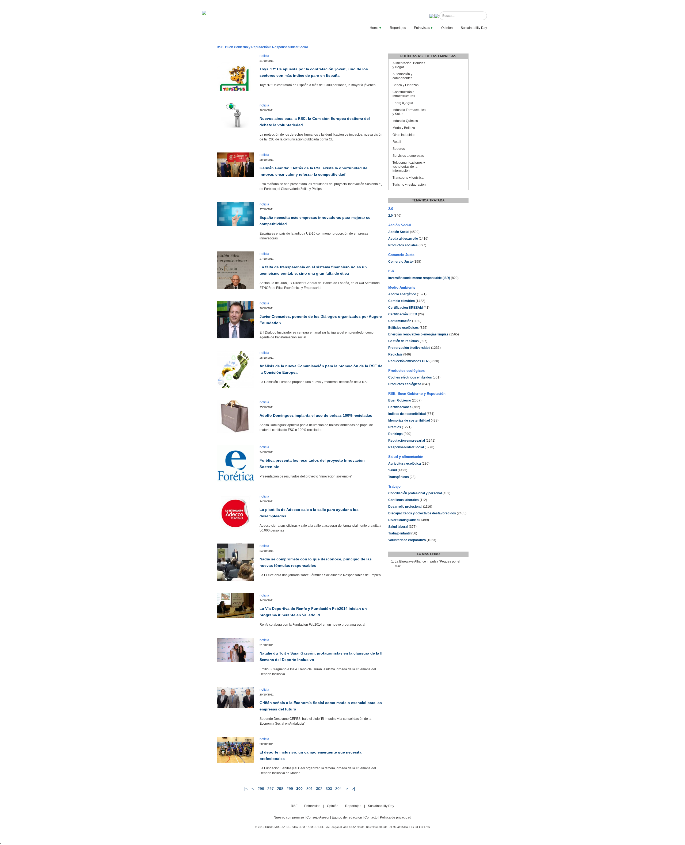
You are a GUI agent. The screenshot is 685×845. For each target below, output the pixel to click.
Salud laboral (398, 527)
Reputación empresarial (406, 440)
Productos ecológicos (404, 384)
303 (329, 788)
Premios (394, 427)
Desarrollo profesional (405, 506)
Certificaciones (400, 407)
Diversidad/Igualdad (403, 520)
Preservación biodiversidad (409, 348)
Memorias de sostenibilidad (409, 420)
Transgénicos (398, 477)
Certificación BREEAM (405, 307)
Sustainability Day (474, 28)
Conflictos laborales (403, 500)
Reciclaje (395, 354)
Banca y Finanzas (405, 85)
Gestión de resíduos (403, 341)
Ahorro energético (402, 294)
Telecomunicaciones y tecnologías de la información (409, 167)
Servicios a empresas (408, 156)
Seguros (399, 149)
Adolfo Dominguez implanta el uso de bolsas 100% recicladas (316, 415)
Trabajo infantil (399, 533)
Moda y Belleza (404, 128)
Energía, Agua (403, 103)
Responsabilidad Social (406, 447)
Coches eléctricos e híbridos (410, 377)
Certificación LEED (402, 314)
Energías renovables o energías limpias (418, 334)
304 (338, 788)
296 (261, 788)
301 (309, 788)
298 (280, 788)
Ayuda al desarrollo (403, 238)
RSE (294, 806)
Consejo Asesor (317, 817)
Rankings (395, 434)
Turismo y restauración (409, 184)
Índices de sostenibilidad (407, 414)
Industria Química (405, 121)
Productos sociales (403, 245)
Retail (397, 142)
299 (290, 788)
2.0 (390, 215)
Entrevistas (422, 28)
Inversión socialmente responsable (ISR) (419, 278)
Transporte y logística (408, 177)
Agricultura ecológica (404, 463)
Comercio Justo (400, 261)
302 (319, 788)
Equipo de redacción (347, 817)
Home (374, 28)
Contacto (371, 817)
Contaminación (399, 321)
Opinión (447, 28)
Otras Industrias (404, 135)
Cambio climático (401, 301)
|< (246, 788)
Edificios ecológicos (403, 328)
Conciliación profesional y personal (415, 493)
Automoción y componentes (402, 76)
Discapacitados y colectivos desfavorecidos (422, 513)
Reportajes (398, 28)
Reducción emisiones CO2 (408, 361)
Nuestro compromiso (289, 817)
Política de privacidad (395, 817)
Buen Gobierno (399, 400)
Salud (392, 470)
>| (353, 788)
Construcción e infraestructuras (404, 94)
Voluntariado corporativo (407, 540)
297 (270, 788)
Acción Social (398, 232)
